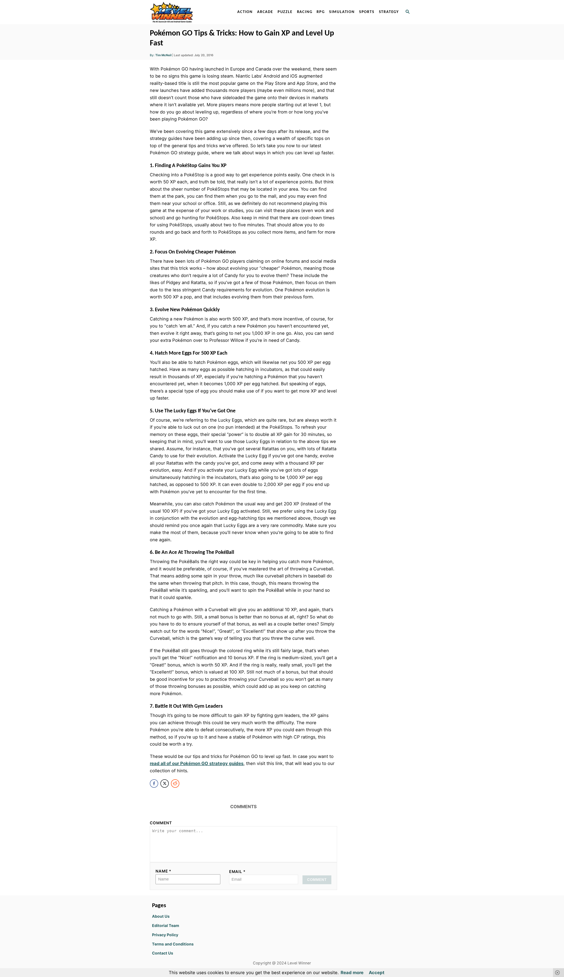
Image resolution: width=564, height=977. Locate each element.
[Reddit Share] (175, 783)
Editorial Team (165, 925)
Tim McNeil (163, 55)
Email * (237, 871)
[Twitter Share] (164, 783)
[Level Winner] (188, 12)
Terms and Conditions (173, 944)
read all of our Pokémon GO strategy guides (196, 763)
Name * (163, 871)
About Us (161, 916)
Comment (161, 823)
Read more (352, 972)
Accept (376, 972)
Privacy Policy (165, 934)
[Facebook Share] (154, 783)
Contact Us (162, 953)
